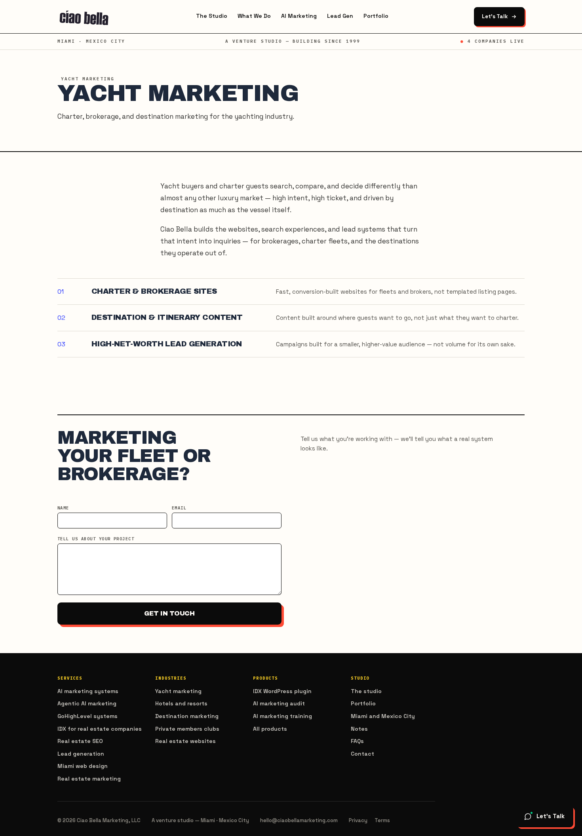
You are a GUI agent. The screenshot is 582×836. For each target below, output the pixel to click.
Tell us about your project (95, 539)
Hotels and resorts (181, 703)
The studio (366, 691)
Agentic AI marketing (86, 703)
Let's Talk (495, 16)
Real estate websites (185, 741)
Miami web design (82, 766)
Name (63, 508)
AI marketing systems (87, 691)
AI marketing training (282, 716)
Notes (359, 728)
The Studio (211, 15)
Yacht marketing (178, 691)
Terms (382, 820)
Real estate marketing (89, 778)
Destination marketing (187, 716)
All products (270, 728)
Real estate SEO (80, 741)
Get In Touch (169, 613)
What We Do (254, 15)
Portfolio (375, 15)
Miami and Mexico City (383, 716)
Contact (362, 753)
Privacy (358, 820)
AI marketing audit (279, 703)
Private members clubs (187, 728)
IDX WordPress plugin (282, 691)
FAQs (357, 741)
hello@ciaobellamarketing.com (299, 820)
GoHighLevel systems (87, 716)
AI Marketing (299, 15)
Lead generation (80, 753)
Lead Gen (340, 15)
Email (179, 508)
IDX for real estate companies (99, 728)
